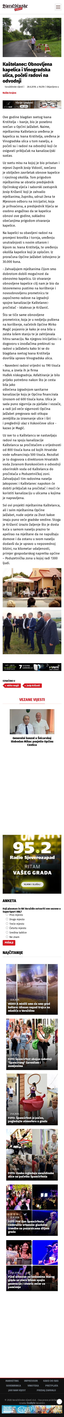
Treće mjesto (16, 923)
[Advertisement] (32, 790)
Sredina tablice (18, 932)
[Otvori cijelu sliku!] (32, 37)
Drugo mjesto (17, 919)
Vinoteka (33, 1385)
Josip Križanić (33, 685)
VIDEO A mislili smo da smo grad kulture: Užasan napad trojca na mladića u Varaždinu (29, 1007)
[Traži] (34, 7)
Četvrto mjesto (17, 928)
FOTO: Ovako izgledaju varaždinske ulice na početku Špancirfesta (31, 1174)
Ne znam (14, 937)
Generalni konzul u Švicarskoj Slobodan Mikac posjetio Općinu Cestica (32, 741)
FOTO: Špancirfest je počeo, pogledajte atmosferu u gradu (27, 1119)
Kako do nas (50, 1380)
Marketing (12, 1380)
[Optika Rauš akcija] (32, 104)
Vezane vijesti (32, 699)
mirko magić (13, 685)
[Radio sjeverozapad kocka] (32, 864)
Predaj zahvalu (46, 1390)
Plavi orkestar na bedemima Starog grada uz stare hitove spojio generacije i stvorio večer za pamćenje (31, 1282)
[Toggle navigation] (58, 7)
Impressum (31, 1380)
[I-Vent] (32, 667)
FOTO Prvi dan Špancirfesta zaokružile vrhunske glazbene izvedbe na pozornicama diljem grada (28, 1227)
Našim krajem (9, 93)
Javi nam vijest (17, 1390)
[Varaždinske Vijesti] (15, 6)
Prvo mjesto (16, 914)
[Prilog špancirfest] (32, 1409)
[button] (5, 727)
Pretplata (51, 1385)
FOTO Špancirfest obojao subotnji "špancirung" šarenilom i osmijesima (30, 1062)
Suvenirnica (13, 1385)
